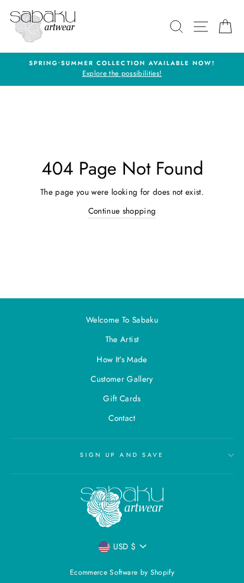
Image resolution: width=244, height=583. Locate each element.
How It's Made (122, 359)
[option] (122, 69)
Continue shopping (122, 211)
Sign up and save (122, 454)
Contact (121, 418)
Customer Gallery (122, 379)
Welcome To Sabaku (122, 320)
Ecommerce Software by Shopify (122, 572)
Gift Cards (121, 398)
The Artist (122, 339)
